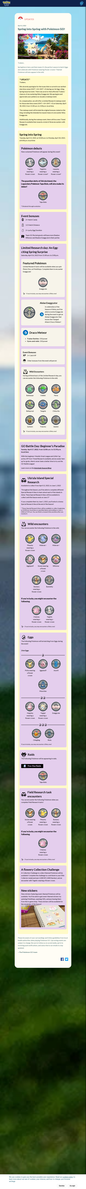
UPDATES (29, 19)
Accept (72, 1186)
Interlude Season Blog (42, 468)
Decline (61, 1186)
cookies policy (68, 1177)
